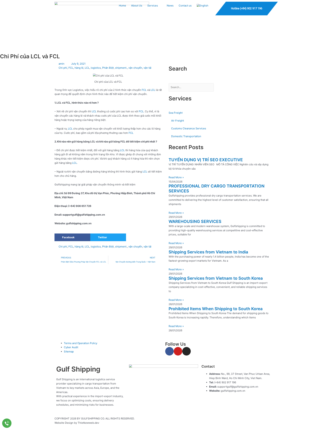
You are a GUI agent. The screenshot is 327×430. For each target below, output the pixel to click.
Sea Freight (176, 112)
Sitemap (69, 351)
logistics (96, 67)
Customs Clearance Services (188, 128)
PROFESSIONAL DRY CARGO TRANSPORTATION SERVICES (216, 188)
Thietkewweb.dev (88, 422)
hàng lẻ (79, 67)
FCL (70, 67)
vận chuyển (135, 67)
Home (122, 5)
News (170, 5)
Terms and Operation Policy (80, 343)
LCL (87, 67)
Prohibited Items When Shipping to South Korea (216, 308)
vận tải (147, 67)
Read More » (176, 177)
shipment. (121, 67)
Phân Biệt (108, 67)
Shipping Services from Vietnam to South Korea (216, 278)
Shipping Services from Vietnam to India (208, 252)
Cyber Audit (71, 347)
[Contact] (6, 423)
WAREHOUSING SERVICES (195, 221)
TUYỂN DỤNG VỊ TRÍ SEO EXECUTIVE (206, 159)
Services (152, 5)
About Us (136, 5)
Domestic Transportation (186, 136)
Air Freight (177, 120)
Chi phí (63, 67)
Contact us (185, 5)
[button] (72, 237)
